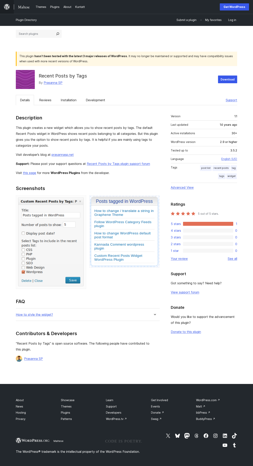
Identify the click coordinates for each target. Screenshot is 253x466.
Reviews (45, 100)
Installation (68, 100)
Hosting (21, 412)
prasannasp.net (63, 155)
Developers (113, 412)
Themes (66, 406)
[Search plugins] (58, 34)
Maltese (58, 440)
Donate (157, 412)
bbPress (203, 412)
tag (234, 167)
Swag (156, 419)
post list (206, 167)
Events (155, 406)
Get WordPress (234, 7)
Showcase (68, 400)
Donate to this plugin (186, 332)
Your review (179, 259)
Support (231, 100)
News (19, 406)
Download (228, 79)
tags (221, 176)
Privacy (20, 419)
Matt (200, 406)
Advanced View (182, 187)
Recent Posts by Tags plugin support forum (118, 164)
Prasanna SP (53, 83)
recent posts (221, 167)
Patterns (66, 419)
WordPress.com (208, 400)
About (20, 400)
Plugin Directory (26, 20)
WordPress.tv (116, 419)
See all (232, 259)
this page (29, 173)
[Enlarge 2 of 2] (154, 201)
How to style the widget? (34, 315)
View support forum (185, 292)
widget (232, 176)
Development (95, 100)
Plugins (65, 412)
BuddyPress (205, 419)
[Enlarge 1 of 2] (81, 201)
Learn (109, 400)
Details (25, 100)
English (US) (229, 159)
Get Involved (159, 400)
